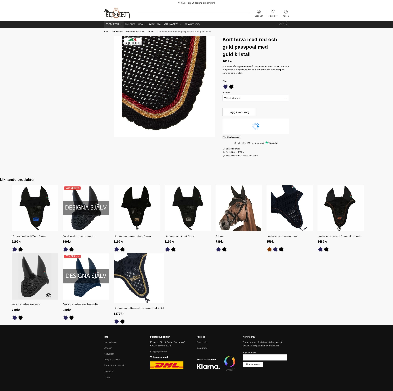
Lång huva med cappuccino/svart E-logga (132, 236)
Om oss (108, 348)
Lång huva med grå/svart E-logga (179, 236)
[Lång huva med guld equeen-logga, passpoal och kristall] (139, 278)
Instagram (202, 348)
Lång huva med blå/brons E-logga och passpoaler (339, 236)
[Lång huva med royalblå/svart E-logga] (35, 208)
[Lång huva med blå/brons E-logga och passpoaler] (340, 208)
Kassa (286, 16)
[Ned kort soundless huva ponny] (35, 276)
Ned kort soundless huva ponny (26, 304)
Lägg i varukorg (239, 112)
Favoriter (273, 16)
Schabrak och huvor (135, 31)
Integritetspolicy (112, 359)
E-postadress (249, 352)
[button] (284, 24)
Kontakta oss (110, 342)
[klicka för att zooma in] (164, 86)
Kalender (108, 371)
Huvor (151, 31)
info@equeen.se (158, 351)
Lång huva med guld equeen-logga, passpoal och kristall (139, 308)
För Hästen (117, 31)
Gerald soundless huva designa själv (79, 236)
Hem (106, 31)
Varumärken (171, 24)
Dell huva (220, 236)
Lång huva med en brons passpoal (282, 236)
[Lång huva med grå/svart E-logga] (188, 208)
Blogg (107, 377)
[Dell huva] (239, 208)
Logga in (258, 16)
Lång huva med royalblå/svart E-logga (29, 236)
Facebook (202, 342)
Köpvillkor (109, 353)
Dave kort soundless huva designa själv (80, 304)
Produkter (112, 24)
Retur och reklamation (115, 365)
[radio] (225, 86)
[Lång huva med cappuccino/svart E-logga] (137, 208)
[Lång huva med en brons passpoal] (290, 208)
